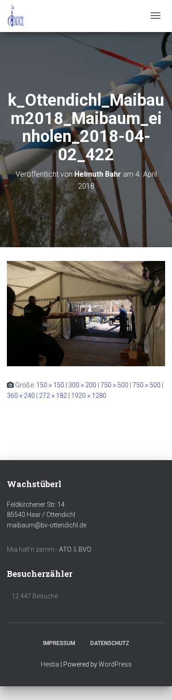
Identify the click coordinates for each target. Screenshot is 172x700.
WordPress (115, 664)
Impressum (59, 643)
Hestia (50, 664)
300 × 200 (82, 385)
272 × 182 (53, 395)
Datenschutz (109, 643)
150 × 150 (50, 385)
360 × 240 (21, 395)
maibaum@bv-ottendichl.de (46, 525)
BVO (84, 549)
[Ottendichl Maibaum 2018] (16, 16)
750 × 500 (114, 385)
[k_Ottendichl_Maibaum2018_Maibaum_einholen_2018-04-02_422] (86, 313)
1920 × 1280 (88, 395)
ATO (65, 549)
